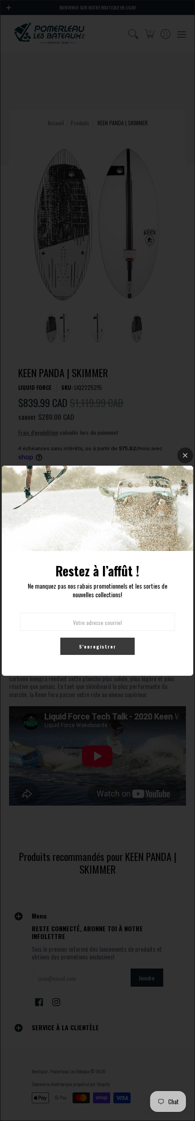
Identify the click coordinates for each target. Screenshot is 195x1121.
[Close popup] (185, 455)
